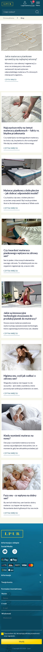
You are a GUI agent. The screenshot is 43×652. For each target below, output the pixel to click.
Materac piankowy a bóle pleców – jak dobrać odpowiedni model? (21, 192)
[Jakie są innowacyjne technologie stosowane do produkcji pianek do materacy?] (21, 294)
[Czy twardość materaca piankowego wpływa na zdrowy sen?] (21, 232)
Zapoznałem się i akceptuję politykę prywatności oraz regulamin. (22, 634)
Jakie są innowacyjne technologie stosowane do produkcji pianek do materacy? (20, 315)
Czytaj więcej (11, 148)
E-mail (4, 604)
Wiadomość (6, 614)
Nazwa (4, 594)
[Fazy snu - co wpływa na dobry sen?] (21, 477)
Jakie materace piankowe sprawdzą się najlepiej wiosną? (21, 58)
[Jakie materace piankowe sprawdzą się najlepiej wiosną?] (21, 37)
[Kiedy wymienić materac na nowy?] (21, 417)
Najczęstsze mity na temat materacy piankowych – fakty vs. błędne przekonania (21, 130)
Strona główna (8, 18)
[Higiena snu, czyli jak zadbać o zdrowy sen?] (21, 357)
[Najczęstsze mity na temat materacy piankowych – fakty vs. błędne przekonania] (21, 109)
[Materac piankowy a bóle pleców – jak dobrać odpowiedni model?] (21, 172)
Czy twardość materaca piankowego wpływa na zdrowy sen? (21, 253)
